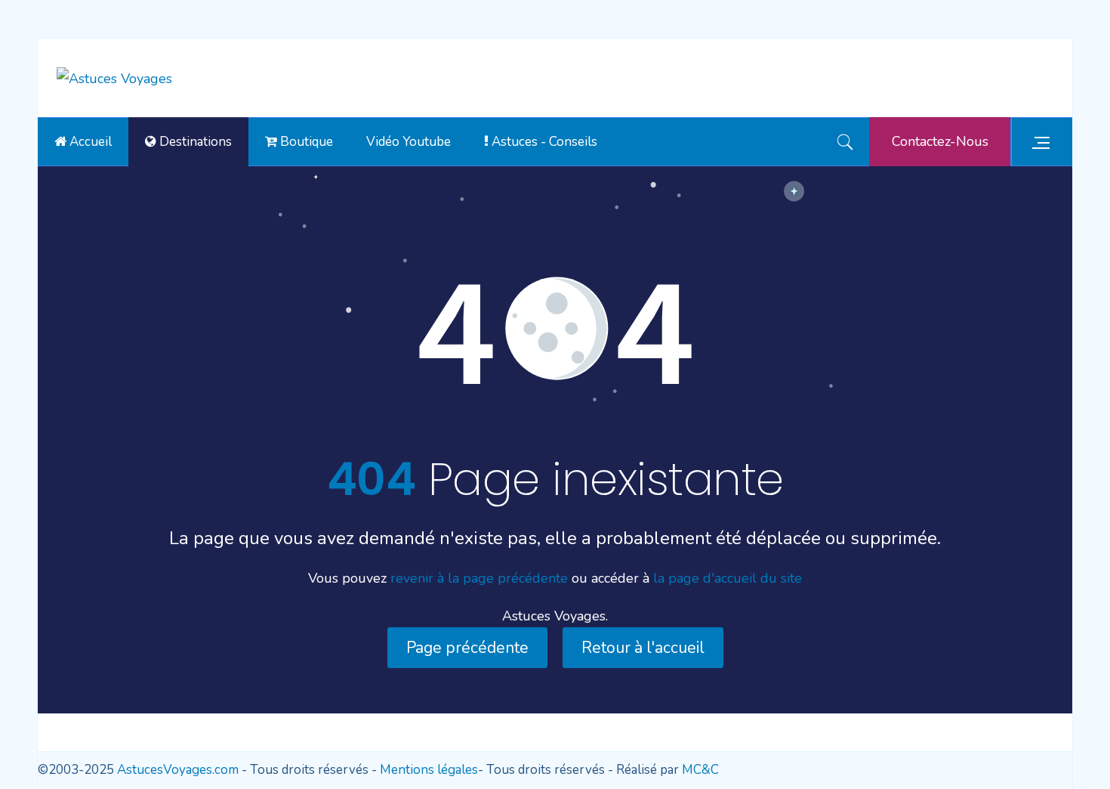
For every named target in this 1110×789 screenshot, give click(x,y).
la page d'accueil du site (727, 578)
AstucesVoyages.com (178, 769)
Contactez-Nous (940, 141)
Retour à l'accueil (643, 647)
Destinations (194, 141)
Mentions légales (429, 769)
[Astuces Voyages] (114, 78)
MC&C (700, 769)
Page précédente (467, 647)
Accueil (89, 141)
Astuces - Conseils (543, 141)
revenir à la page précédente (479, 578)
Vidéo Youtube (408, 141)
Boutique (305, 141)
